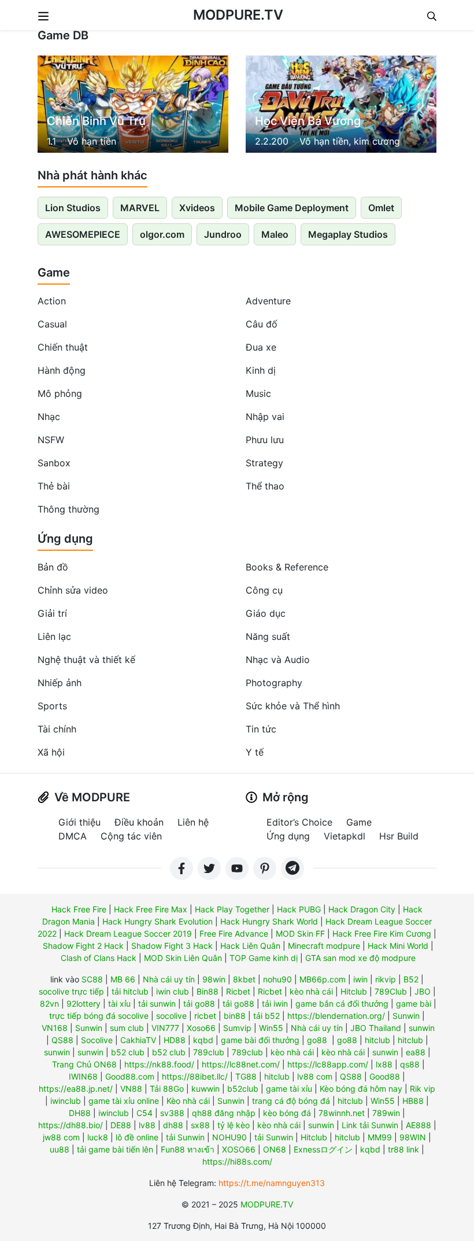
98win (213, 979)
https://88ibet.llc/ (195, 1076)
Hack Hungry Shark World (269, 921)
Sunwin (406, 1016)
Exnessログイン (323, 1149)
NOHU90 (229, 1137)
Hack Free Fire (78, 909)
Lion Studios (73, 207)
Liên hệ (193, 822)
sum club (127, 1028)
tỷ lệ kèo (233, 1125)
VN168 (55, 1028)
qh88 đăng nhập (223, 1113)
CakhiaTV (138, 1040)
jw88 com (61, 1137)
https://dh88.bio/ (70, 1125)
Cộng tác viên (131, 836)
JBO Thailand (375, 1028)
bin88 (235, 1016)
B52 (411, 979)
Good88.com (129, 1076)
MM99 (380, 1137)
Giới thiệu (79, 822)
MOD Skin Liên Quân (183, 958)
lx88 (384, 1064)
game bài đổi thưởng (260, 1040)
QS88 (62, 1040)
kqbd (203, 1040)
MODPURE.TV (238, 14)
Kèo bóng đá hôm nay (361, 1088)
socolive (171, 1016)
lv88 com (314, 1076)
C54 (144, 1113)
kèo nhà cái (311, 991)
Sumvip (237, 1028)
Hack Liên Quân (250, 946)
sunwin (422, 1028)
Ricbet (238, 991)
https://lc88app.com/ (327, 1064)
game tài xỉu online (123, 1101)
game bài (413, 1003)
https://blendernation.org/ (336, 1016)
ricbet (205, 1016)
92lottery (83, 1003)
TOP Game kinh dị (263, 958)
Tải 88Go (167, 1088)
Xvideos (197, 207)
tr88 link (403, 1149)
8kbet (244, 979)
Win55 (271, 1028)
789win (386, 1113)
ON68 (274, 1149)
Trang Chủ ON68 (84, 1064)
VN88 (131, 1088)
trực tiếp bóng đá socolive (99, 1016)
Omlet (381, 207)
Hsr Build (399, 836)
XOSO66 (238, 1149)
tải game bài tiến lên (115, 1149)
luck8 (97, 1137)
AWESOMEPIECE (82, 234)
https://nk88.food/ (159, 1064)
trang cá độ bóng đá (291, 1101)
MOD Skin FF (300, 933)
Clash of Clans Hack (98, 958)
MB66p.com (322, 979)
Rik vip (422, 1088)
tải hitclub (130, 991)
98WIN (412, 1137)
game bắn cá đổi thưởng (341, 1003)
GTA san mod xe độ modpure (360, 958)
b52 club (128, 1052)
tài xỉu (119, 1003)
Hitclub (353, 991)
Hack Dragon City (361, 909)
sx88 (200, 1125)
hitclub (377, 1040)
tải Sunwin (185, 1137)
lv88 (147, 1125)
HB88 (413, 1101)
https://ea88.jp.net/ (76, 1088)
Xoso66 (201, 1028)
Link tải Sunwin (370, 1125)
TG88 (246, 1076)
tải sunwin (157, 1003)
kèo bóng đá (287, 1113)
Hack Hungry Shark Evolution (157, 921)
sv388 (172, 1113)
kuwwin (205, 1088)
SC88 (92, 979)
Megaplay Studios (348, 234)
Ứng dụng (65, 539)
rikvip (385, 979)
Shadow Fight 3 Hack (172, 946)
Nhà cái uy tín (169, 979)
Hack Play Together (232, 909)
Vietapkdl (344, 836)
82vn (49, 1003)
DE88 (120, 1125)
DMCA (72, 836)
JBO (422, 991)
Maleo (274, 234)
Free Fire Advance (233, 933)
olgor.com (162, 234)
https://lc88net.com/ (241, 1064)
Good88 (384, 1076)
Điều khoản (139, 822)
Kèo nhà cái (188, 1101)
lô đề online (137, 1137)
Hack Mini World (398, 946)
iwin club (172, 991)
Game (54, 272)
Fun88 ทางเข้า (187, 1149)
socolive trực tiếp (71, 991)
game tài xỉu (289, 1088)
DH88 (80, 1113)
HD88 (175, 1040)
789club (208, 1052)
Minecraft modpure (324, 946)
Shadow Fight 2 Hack (83, 946)
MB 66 (122, 979)
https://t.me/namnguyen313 (272, 1183)
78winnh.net (342, 1113)
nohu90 (277, 979)
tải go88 (199, 1003)
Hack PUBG (299, 909)
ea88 (415, 1052)
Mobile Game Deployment (292, 207)
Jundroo (223, 234)
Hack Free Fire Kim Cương (381, 933)
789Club (391, 991)
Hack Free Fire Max (150, 909)
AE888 (418, 1125)
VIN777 (165, 1028)
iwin (360, 979)
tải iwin (275, 1003)
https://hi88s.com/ (237, 1161)
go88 (317, 1040)
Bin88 (208, 991)
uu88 (59, 1149)
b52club (242, 1088)
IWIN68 (83, 1076)
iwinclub (65, 1101)
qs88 (410, 1064)
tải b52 (266, 1016)
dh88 (173, 1125)
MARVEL (140, 207)
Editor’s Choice (299, 822)
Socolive (97, 1040)
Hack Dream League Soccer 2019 (128, 933)
